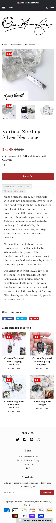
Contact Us (28, 464)
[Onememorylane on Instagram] (38, 440)
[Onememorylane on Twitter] (17, 440)
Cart (51, 7)
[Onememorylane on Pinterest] (31, 440)
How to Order (24, 186)
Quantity (7, 160)
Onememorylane (31, 501)
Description (9, 186)
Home (4, 45)
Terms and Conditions (28, 456)
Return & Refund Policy (28, 460)
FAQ (28, 468)
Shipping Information (14, 191)
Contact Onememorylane (36, 520)
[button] (28, 156)
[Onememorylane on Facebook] (24, 440)
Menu (9, 7)
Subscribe (46, 492)
